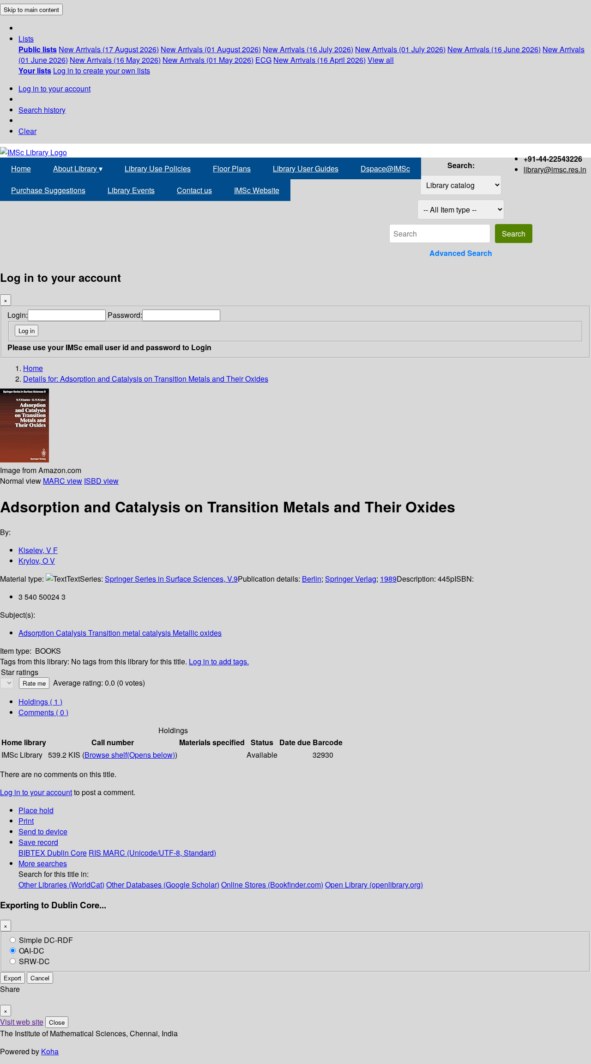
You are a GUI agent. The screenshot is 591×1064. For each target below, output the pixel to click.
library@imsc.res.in (555, 169)
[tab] (43, 712)
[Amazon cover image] (24, 459)
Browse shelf (129, 754)
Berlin (311, 578)
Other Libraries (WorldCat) (61, 884)
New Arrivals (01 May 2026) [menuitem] (208, 60)
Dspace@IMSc (385, 168)
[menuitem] (37, 49)
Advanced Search (460, 253)
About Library (78, 168)
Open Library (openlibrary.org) (374, 884)
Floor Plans (232, 168)
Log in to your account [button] (36, 792)
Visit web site (21, 1021)
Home (21, 168)
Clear (27, 131)
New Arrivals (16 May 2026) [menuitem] (115, 60)
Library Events (131, 190)
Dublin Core (67, 852)
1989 (388, 578)
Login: (17, 315)
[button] (26, 38)
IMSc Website (256, 190)
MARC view (62, 480)
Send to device (42, 831)
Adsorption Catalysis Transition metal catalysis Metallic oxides (120, 632)
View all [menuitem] (381, 60)
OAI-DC (31, 950)
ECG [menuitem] (263, 60)
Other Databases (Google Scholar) (162, 884)
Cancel (39, 977)
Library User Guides (305, 168)
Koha (50, 1051)
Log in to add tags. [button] (219, 661)
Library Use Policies (158, 168)
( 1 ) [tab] (40, 701)
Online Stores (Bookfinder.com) (272, 884)
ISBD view (101, 480)
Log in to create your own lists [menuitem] (101, 70)
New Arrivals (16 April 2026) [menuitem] (319, 60)
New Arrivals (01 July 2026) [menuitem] (400, 49)
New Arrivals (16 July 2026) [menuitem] (308, 49)
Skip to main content (31, 9)
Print (26, 820)
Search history (42, 109)
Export (12, 977)
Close (57, 1022)
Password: (125, 315)
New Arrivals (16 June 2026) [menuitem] (494, 49)
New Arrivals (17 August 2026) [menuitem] (109, 49)
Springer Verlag (350, 578)
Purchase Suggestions (48, 190)
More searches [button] (42, 863)
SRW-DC (34, 961)
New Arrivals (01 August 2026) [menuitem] (211, 49)
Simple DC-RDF (46, 940)
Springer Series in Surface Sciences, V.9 (171, 578)
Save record (38, 842)
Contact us (194, 190)
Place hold (36, 810)
